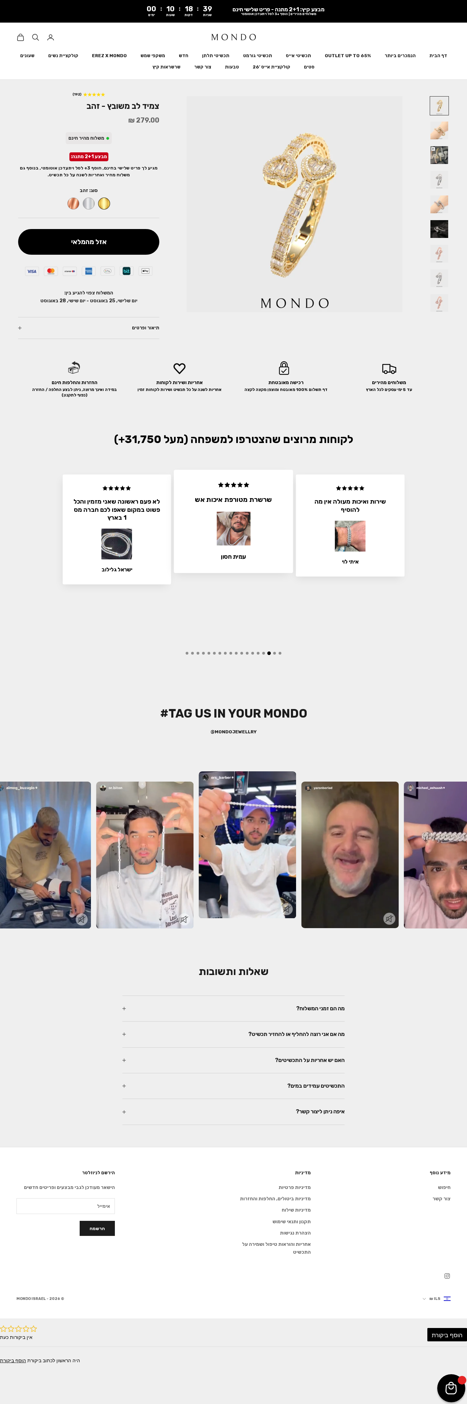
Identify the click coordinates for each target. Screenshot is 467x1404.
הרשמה (97, 1228)
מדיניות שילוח (296, 1210)
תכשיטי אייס (298, 55)
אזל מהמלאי (89, 242)
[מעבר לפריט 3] (439, 155)
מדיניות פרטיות (295, 1187)
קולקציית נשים (63, 55)
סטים (309, 66)
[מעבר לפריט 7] (439, 253)
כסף (89, 204)
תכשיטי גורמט (257, 55)
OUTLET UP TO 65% (348, 55)
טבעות (232, 66)
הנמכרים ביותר (400, 55)
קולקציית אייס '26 (271, 66)
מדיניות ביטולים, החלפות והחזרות (275, 1199)
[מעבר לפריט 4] (439, 179)
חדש (183, 55)
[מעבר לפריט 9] (439, 303)
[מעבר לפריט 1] (439, 105)
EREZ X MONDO (109, 55)
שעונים (27, 55)
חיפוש (444, 1187)
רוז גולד (73, 204)
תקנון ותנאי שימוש (291, 1222)
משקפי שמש (153, 55)
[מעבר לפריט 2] (439, 130)
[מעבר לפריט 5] (439, 204)
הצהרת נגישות (295, 1233)
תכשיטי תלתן (215, 55)
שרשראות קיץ (166, 66)
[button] (280, 653)
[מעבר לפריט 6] (439, 229)
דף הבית (438, 55)
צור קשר (202, 66)
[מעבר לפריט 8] (439, 278)
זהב (104, 204)
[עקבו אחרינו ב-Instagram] (447, 1276)
